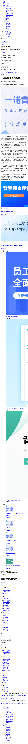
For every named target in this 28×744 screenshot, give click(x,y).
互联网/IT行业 (9, 6)
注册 (9, 41)
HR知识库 (8, 24)
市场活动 (8, 28)
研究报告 (8, 29)
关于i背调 (8, 33)
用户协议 (6, 698)
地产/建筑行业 (9, 11)
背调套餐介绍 (6, 593)
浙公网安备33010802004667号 (19, 695)
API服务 (5, 20)
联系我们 (8, 36)
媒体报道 (8, 34)
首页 (4, 2)
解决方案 (5, 5)
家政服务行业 (9, 18)
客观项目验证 (6, 590)
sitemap (2, 698)
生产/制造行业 (9, 10)
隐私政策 (12, 698)
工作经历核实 (6, 591)
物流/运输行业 (9, 15)
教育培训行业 (9, 16)
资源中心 (5, 21)
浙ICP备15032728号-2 (6, 703)
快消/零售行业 (9, 13)
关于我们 (5, 31)
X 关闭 (2, 705)
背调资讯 (8, 23)
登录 (2, 41)
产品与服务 (6, 3)
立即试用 (5, 41)
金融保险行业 (9, 8)
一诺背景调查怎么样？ (16, 72)
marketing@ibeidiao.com (7, 584)
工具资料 (8, 26)
